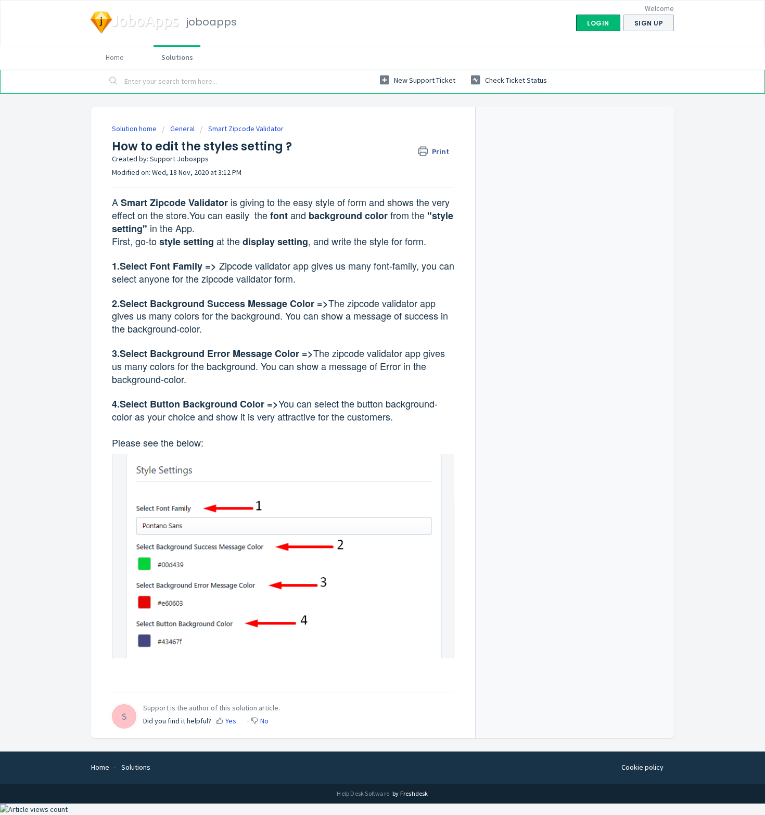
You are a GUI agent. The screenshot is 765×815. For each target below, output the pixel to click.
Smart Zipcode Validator (246, 128)
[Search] (113, 81)
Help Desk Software (363, 793)
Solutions (177, 57)
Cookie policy (642, 767)
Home (115, 57)
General (182, 128)
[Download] (363, 275)
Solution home (135, 128)
